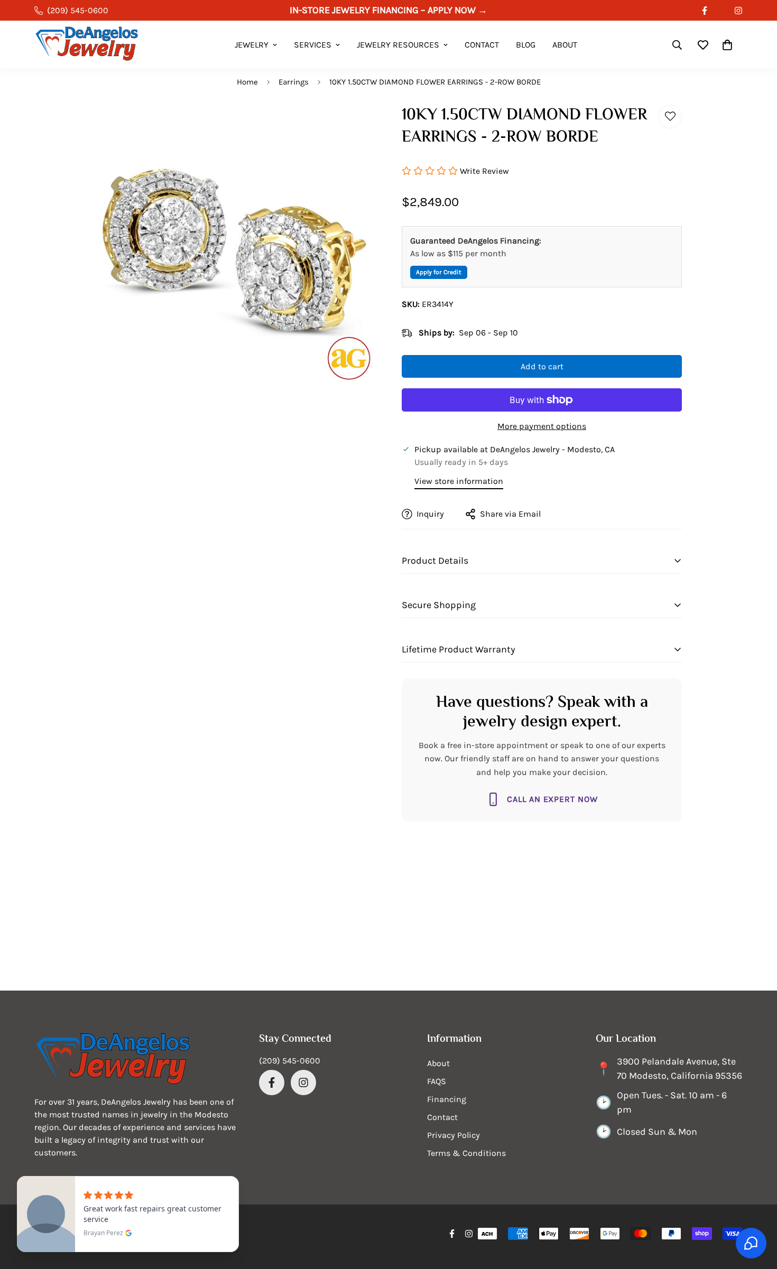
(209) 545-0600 (289, 1061)
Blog (525, 45)
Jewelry (252, 45)
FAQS (436, 1081)
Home (247, 82)
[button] (727, 45)
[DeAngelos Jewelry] (87, 44)
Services (312, 45)
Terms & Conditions (466, 1153)
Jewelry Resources (398, 45)
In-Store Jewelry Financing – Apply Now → (388, 10)
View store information (458, 481)
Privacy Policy (453, 1135)
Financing (446, 1099)
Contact (482, 45)
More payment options (541, 426)
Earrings (294, 82)
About (564, 45)
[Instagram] (738, 10)
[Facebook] (704, 10)
